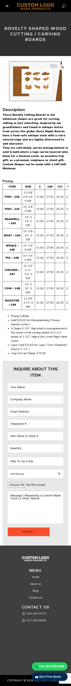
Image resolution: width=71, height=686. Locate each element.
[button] (62, 67)
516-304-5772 (36, 614)
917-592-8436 (36, 620)
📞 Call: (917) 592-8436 (49, 666)
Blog (35, 591)
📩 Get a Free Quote (48, 676)
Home (35, 577)
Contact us (35, 598)
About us (35, 584)
